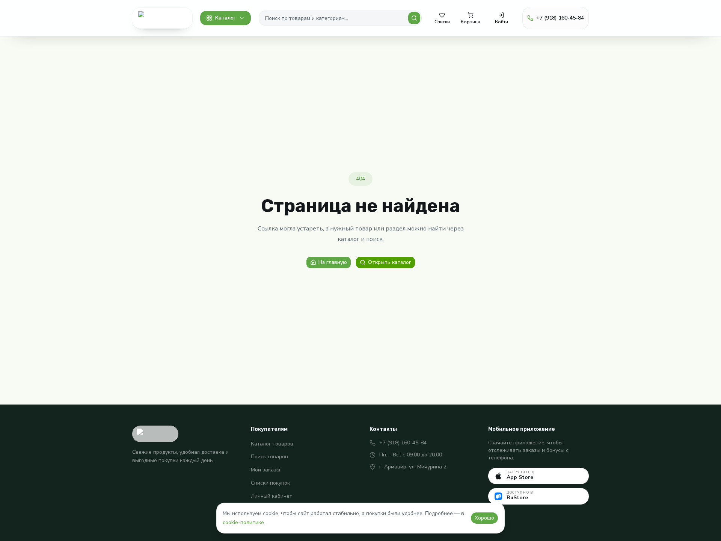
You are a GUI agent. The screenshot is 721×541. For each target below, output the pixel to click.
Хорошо (484, 517)
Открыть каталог (389, 262)
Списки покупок (270, 482)
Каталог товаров (272, 443)
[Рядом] (162, 18)
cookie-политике (243, 522)
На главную (332, 262)
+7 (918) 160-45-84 (403, 442)
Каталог (225, 17)
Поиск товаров (269, 456)
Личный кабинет (271, 496)
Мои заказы (265, 469)
